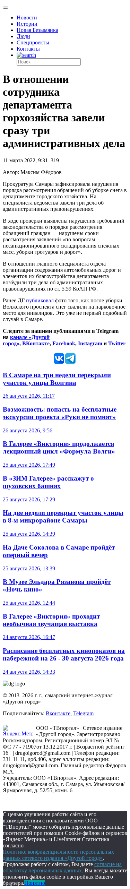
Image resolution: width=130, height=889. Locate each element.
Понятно (34, 883)
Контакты (28, 49)
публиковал (40, 300)
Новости (27, 17)
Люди (23, 36)
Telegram (83, 713)
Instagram (90, 343)
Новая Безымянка (37, 30)
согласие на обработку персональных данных (62, 867)
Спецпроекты (33, 42)
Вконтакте (58, 713)
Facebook (63, 343)
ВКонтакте (36, 343)
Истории (27, 24)
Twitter (116, 343)
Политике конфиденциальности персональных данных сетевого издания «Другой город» (58, 855)
